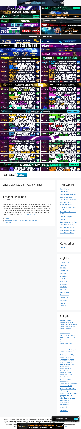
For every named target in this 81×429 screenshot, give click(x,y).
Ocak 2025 (63, 279)
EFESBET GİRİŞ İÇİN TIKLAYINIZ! (40, 37)
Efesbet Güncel (23, 220)
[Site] (20, 62)
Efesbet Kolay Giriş (66, 197)
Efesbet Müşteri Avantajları (68, 194)
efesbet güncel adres (66, 362)
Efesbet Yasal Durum (66, 225)
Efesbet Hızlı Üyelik (66, 216)
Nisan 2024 (63, 303)
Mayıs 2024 (63, 300)
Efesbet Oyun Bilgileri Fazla (68, 222)
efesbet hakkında (32, 220)
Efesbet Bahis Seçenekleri (67, 326)
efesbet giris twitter (66, 352)
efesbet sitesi (65, 379)
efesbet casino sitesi (66, 343)
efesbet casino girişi (64, 339)
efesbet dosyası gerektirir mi (66, 347)
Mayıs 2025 (63, 273)
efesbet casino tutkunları (65, 345)
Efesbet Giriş (64, 191)
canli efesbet (63, 322)
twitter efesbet (64, 404)
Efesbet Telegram (65, 383)
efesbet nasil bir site (66, 374)
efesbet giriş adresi (65, 357)
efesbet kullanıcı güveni (64, 370)
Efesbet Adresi (64, 189)
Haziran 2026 (64, 265)
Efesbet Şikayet (64, 393)
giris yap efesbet (66, 396)
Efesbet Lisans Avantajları (68, 230)
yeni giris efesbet (64, 409)
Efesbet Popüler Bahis (67, 227)
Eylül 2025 (63, 268)
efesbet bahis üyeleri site (11, 220)
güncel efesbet (64, 400)
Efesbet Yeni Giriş (68, 388)
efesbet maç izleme (65, 372)
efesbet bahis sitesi (65, 328)
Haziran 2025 (64, 270)
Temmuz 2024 (64, 295)
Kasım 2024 (63, 284)
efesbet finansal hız (64, 349)
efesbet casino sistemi (64, 341)
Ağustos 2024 (64, 292)
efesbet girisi (72, 350)
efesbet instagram (65, 368)
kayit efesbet (64, 402)
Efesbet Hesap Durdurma (68, 200)
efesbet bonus (65, 333)
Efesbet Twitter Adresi (67, 233)
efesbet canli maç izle (67, 335)
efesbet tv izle (74, 383)
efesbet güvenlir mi (67, 364)
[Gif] (40, 85)
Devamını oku (31, 214)
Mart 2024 (63, 306)
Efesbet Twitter (66, 386)
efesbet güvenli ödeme (64, 366)
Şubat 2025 (63, 276)
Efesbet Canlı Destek (67, 337)
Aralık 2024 (63, 281)
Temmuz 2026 (64, 262)
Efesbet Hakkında (14, 196)
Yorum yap (8, 222)
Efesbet (7, 218)
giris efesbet (73, 393)
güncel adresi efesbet (67, 398)
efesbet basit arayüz (64, 330)
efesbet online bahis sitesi (65, 376)
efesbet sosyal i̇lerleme (64, 381)
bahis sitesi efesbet (65, 320)
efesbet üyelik (65, 391)
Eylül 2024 (63, 289)
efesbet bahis (73, 324)
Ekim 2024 (63, 287)
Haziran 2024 (64, 297)
